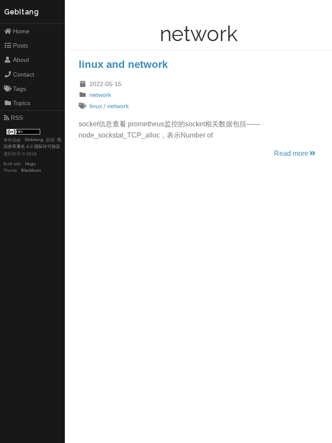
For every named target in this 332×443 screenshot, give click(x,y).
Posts (20, 45)
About (21, 59)
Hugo (30, 163)
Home (21, 31)
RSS (17, 117)
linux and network (123, 64)
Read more (291, 153)
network (100, 94)
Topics (21, 103)
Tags (19, 88)
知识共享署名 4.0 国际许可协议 (32, 143)
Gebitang (21, 12)
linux (95, 106)
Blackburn (31, 170)
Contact (23, 74)
